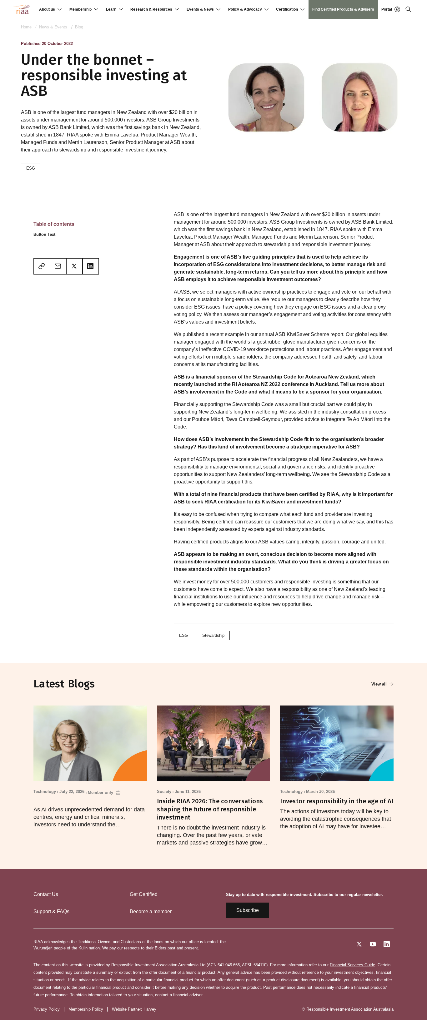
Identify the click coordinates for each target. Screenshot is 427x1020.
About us (47, 9)
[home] (21, 9)
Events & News (200, 9)
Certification (287, 9)
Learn (111, 9)
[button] (50, 9)
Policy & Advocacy (245, 9)
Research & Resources (151, 9)
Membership (80, 9)
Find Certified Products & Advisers (343, 9)
